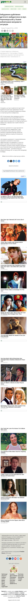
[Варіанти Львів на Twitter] (10, 559)
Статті (19, 9)
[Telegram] (10, 31)
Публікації (4, 574)
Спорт (20, 580)
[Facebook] (2, 31)
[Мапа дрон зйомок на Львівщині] (14, 569)
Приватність (13, 583)
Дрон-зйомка (13, 575)
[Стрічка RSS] (21, 559)
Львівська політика (9, 6)
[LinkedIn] (7, 31)
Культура (20, 575)
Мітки (3, 582)
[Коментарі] (13, 31)
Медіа (3, 580)
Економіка (4, 34)
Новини (24, 9)
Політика (12, 580)
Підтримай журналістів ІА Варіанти (13, 171)
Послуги (12, 574)
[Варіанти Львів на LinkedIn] (13, 559)
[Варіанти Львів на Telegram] (18, 559)
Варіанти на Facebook (13, 165)
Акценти (4, 575)
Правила (12, 582)
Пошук (3, 585)
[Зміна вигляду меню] (25, 2)
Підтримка (13, 577)
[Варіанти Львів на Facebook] (7, 559)
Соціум (20, 578)
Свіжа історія (13, 9)
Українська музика (19, 6)
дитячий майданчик (10, 156)
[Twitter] (5, 31)
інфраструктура (17, 156)
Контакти (12, 578)
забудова (23, 156)
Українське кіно (5, 9)
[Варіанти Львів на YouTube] (15, 559)
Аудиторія (4, 586)
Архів (3, 583)
